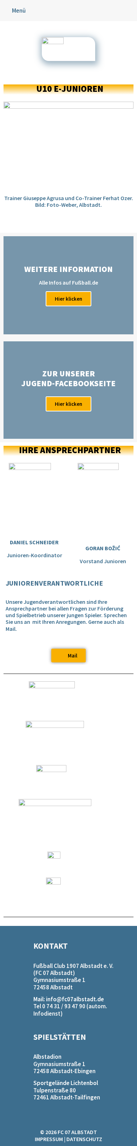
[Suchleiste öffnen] (131, 11)
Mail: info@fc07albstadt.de (68, 999)
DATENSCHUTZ (84, 1138)
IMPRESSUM (49, 1138)
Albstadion (47, 1056)
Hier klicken (68, 298)
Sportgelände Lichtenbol (65, 1083)
